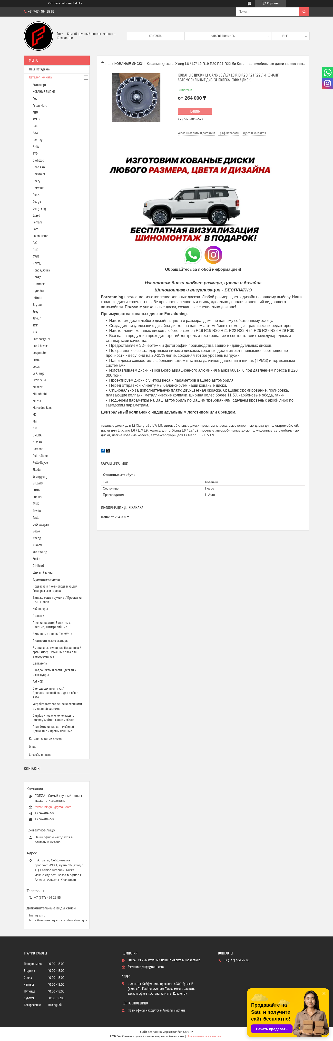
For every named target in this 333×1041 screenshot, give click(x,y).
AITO (35, 113)
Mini (36, 422)
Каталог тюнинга (223, 36)
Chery (36, 181)
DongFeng (39, 209)
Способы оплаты (40, 755)
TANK (36, 504)
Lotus (36, 367)
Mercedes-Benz (42, 408)
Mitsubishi (40, 394)
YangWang (40, 552)
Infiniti (37, 298)
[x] (108, 451)
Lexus (36, 360)
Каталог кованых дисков (45, 739)
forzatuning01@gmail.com (53, 807)
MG (35, 415)
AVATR (36, 119)
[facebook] (103, 451)
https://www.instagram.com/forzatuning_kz (59, 920)
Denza (36, 195)
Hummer (38, 284)
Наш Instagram (39, 69)
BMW (36, 147)
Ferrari (37, 222)
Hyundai (38, 291)
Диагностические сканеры (50, 641)
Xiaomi (37, 545)
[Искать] (304, 11)
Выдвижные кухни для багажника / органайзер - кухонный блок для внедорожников (57, 652)
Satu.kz (188, 1032)
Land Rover (40, 346)
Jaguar (37, 305)
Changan (39, 167)
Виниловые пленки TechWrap (52, 634)
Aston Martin (41, 106)
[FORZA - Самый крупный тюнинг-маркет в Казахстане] (38, 36)
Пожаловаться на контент (205, 1036)
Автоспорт (39, 85)
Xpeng (37, 538)
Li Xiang (38, 374)
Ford (36, 229)
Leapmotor (40, 353)
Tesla (36, 518)
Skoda (37, 470)
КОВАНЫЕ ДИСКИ (128, 64)
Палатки (38, 616)
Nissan (37, 442)
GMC (35, 250)
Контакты (155, 36)
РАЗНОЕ (38, 682)
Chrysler (38, 188)
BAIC (35, 126)
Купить (195, 112)
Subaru (37, 497)
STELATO (38, 483)
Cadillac (38, 161)
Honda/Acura (41, 270)
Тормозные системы (46, 580)
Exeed (36, 216)
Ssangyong (40, 477)
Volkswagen (41, 525)
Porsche (38, 449)
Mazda (37, 401)
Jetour (37, 318)
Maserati (38, 387)
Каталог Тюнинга (40, 77)
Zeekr (36, 559)
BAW (35, 133)
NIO (35, 428)
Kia (35, 332)
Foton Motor (40, 236)
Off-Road (38, 566)
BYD (35, 154)
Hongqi (37, 277)
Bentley (37, 140)
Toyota (37, 511)
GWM (36, 257)
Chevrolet (39, 174)
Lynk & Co (39, 380)
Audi (36, 99)
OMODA (37, 435)
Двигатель (40, 663)
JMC (35, 326)
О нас (32, 747)
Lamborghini (41, 339)
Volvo (36, 531)
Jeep (36, 312)
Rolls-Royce (40, 463)
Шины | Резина (43, 573)
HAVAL (37, 264)
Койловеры (40, 609)
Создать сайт (57, 3)
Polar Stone (40, 456)
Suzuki (37, 490)
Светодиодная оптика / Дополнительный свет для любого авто (55, 693)
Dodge (37, 202)
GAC (35, 243)
